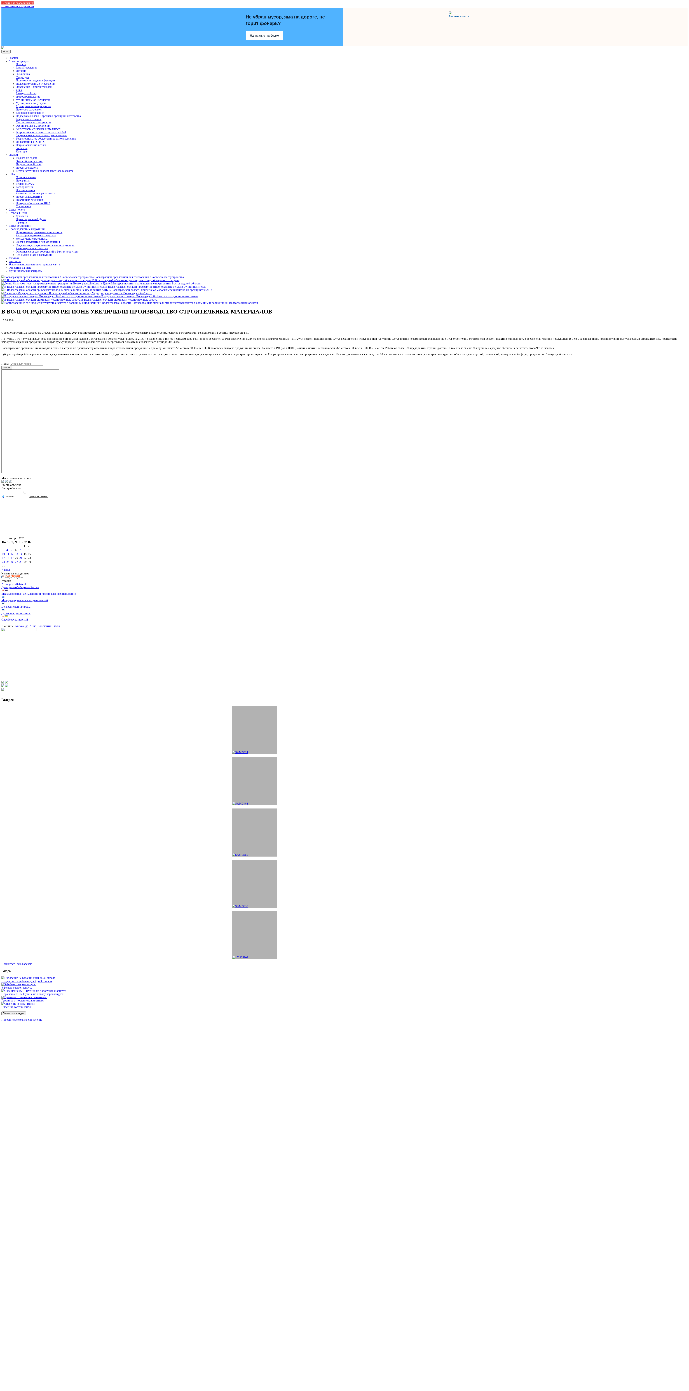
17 (3, 557)
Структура (22, 77)
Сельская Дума (18, 212)
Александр (21, 626)
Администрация (19, 61)
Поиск (5, 363)
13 (16, 553)
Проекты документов (29, 196)
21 (20, 557)
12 (12, 553)
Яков (57, 626)
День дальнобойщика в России (20, 587)
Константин (45, 626)
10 (3, 553)
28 (20, 561)
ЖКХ (19, 90)
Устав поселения (26, 177)
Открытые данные (20, 267)
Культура (21, 151)
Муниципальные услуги (31, 103)
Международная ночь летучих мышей (24, 600)
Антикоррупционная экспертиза (36, 235)
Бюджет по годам (26, 157)
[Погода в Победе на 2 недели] (38, 496)
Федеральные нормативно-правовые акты (41, 135)
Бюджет (13, 154)
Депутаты (22, 216)
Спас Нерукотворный (14, 619)
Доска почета (17, 209)
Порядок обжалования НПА (33, 203)
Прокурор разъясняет (29, 109)
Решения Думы (25, 183)
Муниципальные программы (33, 106)
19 (12, 557)
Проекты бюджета (27, 167)
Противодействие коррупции (27, 228)
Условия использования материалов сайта (34, 264)
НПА (12, 174)
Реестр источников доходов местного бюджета (44, 170)
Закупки (14, 258)
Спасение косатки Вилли (16, 1006)
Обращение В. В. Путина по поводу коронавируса (32, 994)
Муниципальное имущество (33, 99)
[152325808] (254, 935)
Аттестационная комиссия (32, 248)
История (21, 70)
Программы (23, 180)
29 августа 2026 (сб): (14, 584)
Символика (23, 74)
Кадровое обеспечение (30, 112)
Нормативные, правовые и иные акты (39, 232)
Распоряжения (24, 186)
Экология (21, 148)
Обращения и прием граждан (34, 86)
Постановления (25, 190)
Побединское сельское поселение (21, 1019)
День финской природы (16, 606)
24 (3, 561)
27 (16, 561)
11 (7, 553)
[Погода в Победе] (25, 493)
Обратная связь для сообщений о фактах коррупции (47, 251)
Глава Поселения (26, 67)
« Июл (6, 569)
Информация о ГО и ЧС (30, 141)
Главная (13, 57)
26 (12, 561)
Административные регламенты (35, 193)
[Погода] (8, 496)
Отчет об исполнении (29, 161)
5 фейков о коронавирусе (16, 987)
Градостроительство (28, 96)
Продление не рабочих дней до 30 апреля (26, 981)
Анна (33, 626)
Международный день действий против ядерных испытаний (38, 593)
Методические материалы (32, 238)
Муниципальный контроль (25, 270)
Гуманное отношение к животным (22, 1000)
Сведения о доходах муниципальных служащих (45, 245)
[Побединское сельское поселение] (2, 47)
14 (20, 553)
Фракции (21, 222)
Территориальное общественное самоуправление (46, 138)
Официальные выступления (33, 125)
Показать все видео (13, 1013)
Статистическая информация (33, 122)
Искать (6, 367)
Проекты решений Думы (31, 219)
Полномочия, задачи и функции (35, 80)
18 (7, 557)
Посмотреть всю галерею (16, 963)
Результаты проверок (28, 119)
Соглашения (23, 206)
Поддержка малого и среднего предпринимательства (48, 115)
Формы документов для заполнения (38, 241)
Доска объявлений (20, 225)
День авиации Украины (16, 613)
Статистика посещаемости (17, 6)
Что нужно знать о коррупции (34, 254)
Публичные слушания (29, 199)
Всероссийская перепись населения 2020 (41, 132)
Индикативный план (28, 164)
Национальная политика (31, 145)
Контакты (15, 261)
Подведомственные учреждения (35, 83)
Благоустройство (26, 93)
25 (7, 561)
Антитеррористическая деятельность (38, 128)
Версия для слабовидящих (17, 2)
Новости (21, 64)
